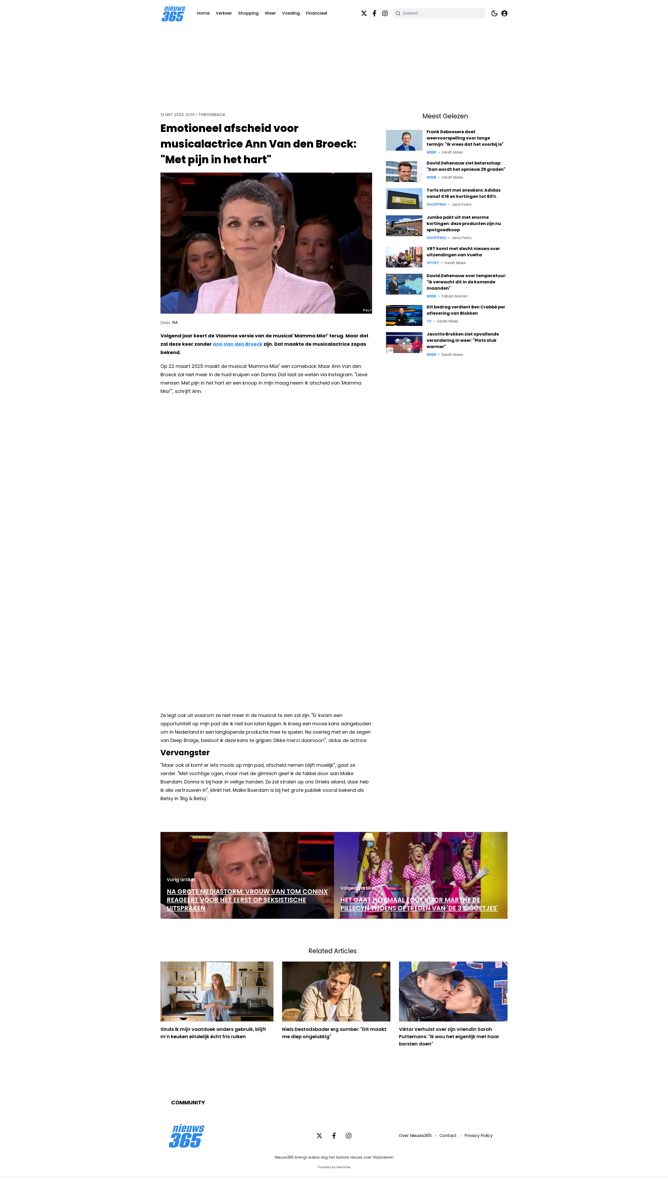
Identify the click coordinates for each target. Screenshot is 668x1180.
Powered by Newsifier (334, 1167)
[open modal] (504, 13)
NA (175, 322)
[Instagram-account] (385, 13)
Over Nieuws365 (415, 1136)
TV (429, 321)
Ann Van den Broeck (238, 344)
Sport (433, 262)
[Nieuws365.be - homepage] (173, 13)
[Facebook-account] (374, 13)
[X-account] (364, 13)
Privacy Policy (478, 1136)
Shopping (248, 13)
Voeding (291, 13)
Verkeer (224, 13)
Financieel (316, 13)
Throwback (211, 114)
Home (203, 13)
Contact (448, 1136)
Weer (270, 13)
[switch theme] (494, 13)
